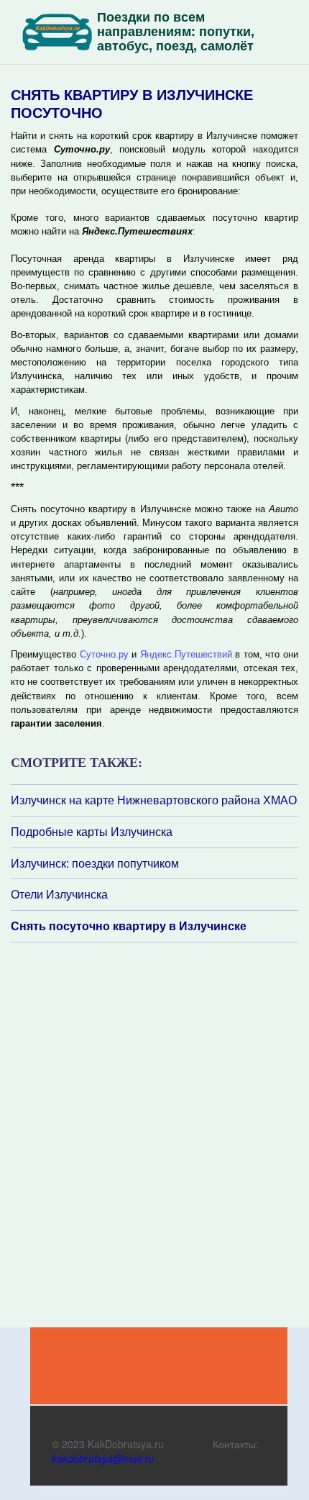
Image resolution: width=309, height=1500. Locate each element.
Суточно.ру (104, 654)
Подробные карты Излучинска (91, 832)
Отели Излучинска (59, 894)
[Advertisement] (97, 1134)
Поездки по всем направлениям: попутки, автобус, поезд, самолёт (175, 31)
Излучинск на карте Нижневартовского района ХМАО (154, 800)
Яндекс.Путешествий (186, 654)
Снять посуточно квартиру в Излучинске (128, 926)
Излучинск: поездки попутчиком (95, 863)
